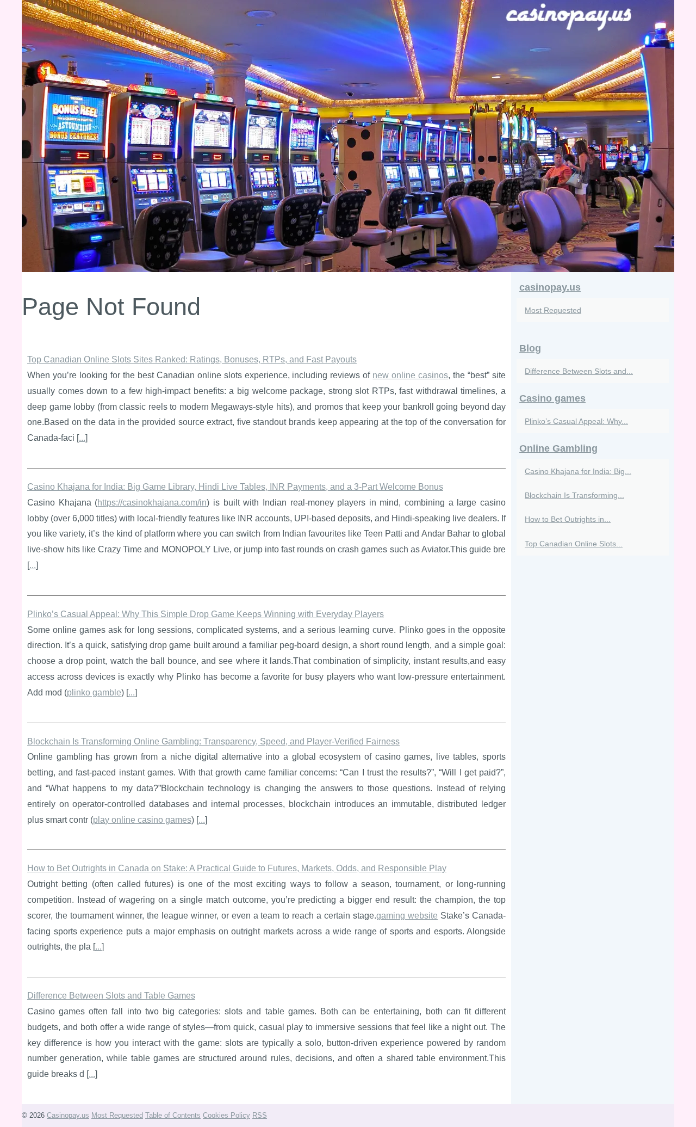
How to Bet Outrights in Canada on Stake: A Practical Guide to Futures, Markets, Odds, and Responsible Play (236, 868)
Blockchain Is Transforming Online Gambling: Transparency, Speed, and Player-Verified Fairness (213, 741)
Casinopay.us (68, 1115)
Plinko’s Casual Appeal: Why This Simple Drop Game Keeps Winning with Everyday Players (205, 614)
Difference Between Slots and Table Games (111, 995)
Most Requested (553, 310)
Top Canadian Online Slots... (574, 543)
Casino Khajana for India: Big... (578, 471)
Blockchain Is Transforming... (574, 495)
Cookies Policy (226, 1115)
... (82, 437)
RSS (259, 1115)
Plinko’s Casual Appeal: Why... (576, 421)
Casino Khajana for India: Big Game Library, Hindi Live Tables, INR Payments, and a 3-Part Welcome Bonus (235, 486)
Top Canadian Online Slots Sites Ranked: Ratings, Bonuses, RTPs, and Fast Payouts (192, 359)
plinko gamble (94, 692)
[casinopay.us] (348, 136)
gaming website (407, 915)
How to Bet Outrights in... (568, 519)
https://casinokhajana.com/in (152, 502)
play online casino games (142, 819)
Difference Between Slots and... (579, 371)
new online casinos (410, 375)
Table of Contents (173, 1115)
